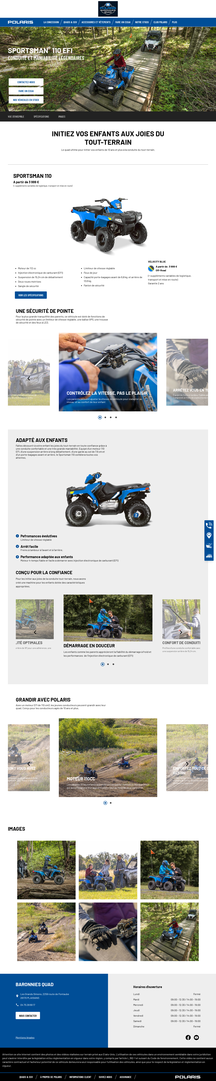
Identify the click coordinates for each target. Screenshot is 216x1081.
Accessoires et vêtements (96, 22)
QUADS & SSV (26, 1077)
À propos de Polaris (51, 1077)
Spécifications (41, 116)
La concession (51, 22)
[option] (108, 372)
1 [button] (100, 417)
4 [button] (116, 417)
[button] (29, 378)
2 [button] (105, 417)
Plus (174, 22)
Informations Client (80, 1077)
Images (61, 116)
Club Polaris (160, 22)
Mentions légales (25, 1037)
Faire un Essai (122, 22)
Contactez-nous (26, 82)
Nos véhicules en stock (26, 100)
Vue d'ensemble (16, 116)
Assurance (125, 1077)
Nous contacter (28, 1015)
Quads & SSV (70, 22)
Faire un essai (26, 91)
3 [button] (111, 417)
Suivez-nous (105, 1077)
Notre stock (142, 22)
